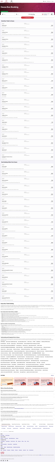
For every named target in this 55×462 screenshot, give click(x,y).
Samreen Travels (18, 251)
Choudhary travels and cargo (18, 55)
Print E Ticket (13, 441)
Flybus (12, 189)
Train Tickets (7, 435)
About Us (2, 438)
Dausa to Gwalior (4, 187)
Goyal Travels (9, 103)
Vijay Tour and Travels (24, 55)
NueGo (3, 96)
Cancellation (8, 441)
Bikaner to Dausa (4, 80)
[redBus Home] (2, 1)
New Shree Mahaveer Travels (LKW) (15, 258)
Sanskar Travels (4, 189)
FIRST (30, 384)
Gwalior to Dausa (4, 87)
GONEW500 (18, 384)
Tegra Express (11, 138)
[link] (7, 381)
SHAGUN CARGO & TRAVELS (5, 145)
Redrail (5, 447)
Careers (17, 438)
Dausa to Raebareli (5, 256)
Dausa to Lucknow (5, 173)
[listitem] (2, 378)
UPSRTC (5, 96)
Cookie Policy (15, 444)
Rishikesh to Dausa (5, 73)
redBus (2, 447)
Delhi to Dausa (4, 25)
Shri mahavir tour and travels (5, 55)
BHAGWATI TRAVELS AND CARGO (32, 55)
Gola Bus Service (9, 110)
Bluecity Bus (3, 293)
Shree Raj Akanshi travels (25, 110)
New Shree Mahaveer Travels (26, 34)
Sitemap (19, 441)
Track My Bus (3, 441)
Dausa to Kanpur (4, 242)
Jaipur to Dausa (4, 122)
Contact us (6, 438)
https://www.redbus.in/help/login (19, 408)
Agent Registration (12, 438)
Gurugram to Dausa (5, 39)
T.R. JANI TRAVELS (15, 117)
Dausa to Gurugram (5, 180)
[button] (8, 14)
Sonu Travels (13, 110)
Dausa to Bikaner (4, 235)
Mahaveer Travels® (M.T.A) (19, 34)
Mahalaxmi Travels (4, 48)
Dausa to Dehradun (5, 221)
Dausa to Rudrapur (5, 277)
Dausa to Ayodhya (5, 228)
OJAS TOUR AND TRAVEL (19, 110)
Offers (23, 441)
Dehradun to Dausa (5, 46)
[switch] (52, 14)
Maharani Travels (4, 27)
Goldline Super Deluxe (16, 27)
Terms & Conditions (4, 444)
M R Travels (3, 117)
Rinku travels (24, 48)
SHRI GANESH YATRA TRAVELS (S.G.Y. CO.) (28, 62)
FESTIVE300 (5, 384)
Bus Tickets (2, 435)
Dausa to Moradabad (5, 263)
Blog (25, 441)
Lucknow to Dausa (5, 32)
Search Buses (28, 17)
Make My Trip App (9, 447)
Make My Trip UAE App (16, 447)
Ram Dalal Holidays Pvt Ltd (22, 27)
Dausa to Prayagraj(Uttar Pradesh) (7, 270)
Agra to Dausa (4, 94)
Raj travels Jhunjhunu (18, 103)
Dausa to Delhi (4, 166)
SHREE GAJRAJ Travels (12, 210)
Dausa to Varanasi (5, 194)
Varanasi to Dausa (5, 101)
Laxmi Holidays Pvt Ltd (16, 131)
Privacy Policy (10, 444)
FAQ (16, 441)
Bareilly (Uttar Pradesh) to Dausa (7, 156)
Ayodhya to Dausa (5, 108)
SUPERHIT (44, 384)
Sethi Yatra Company (4, 34)
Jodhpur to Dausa (5, 115)
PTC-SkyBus (13, 34)
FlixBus (12, 27)
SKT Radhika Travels (9, 189)
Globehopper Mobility (26, 41)
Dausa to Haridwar (5, 249)
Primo (28, 441)
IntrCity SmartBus (9, 34)
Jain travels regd (10, 117)
